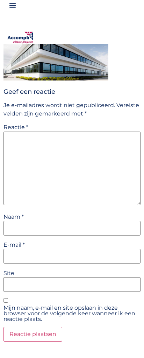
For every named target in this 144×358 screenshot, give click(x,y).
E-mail (14, 245)
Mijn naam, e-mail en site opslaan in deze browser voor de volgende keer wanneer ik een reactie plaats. (69, 313)
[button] (12, 5)
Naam (13, 217)
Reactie (15, 127)
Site (8, 273)
